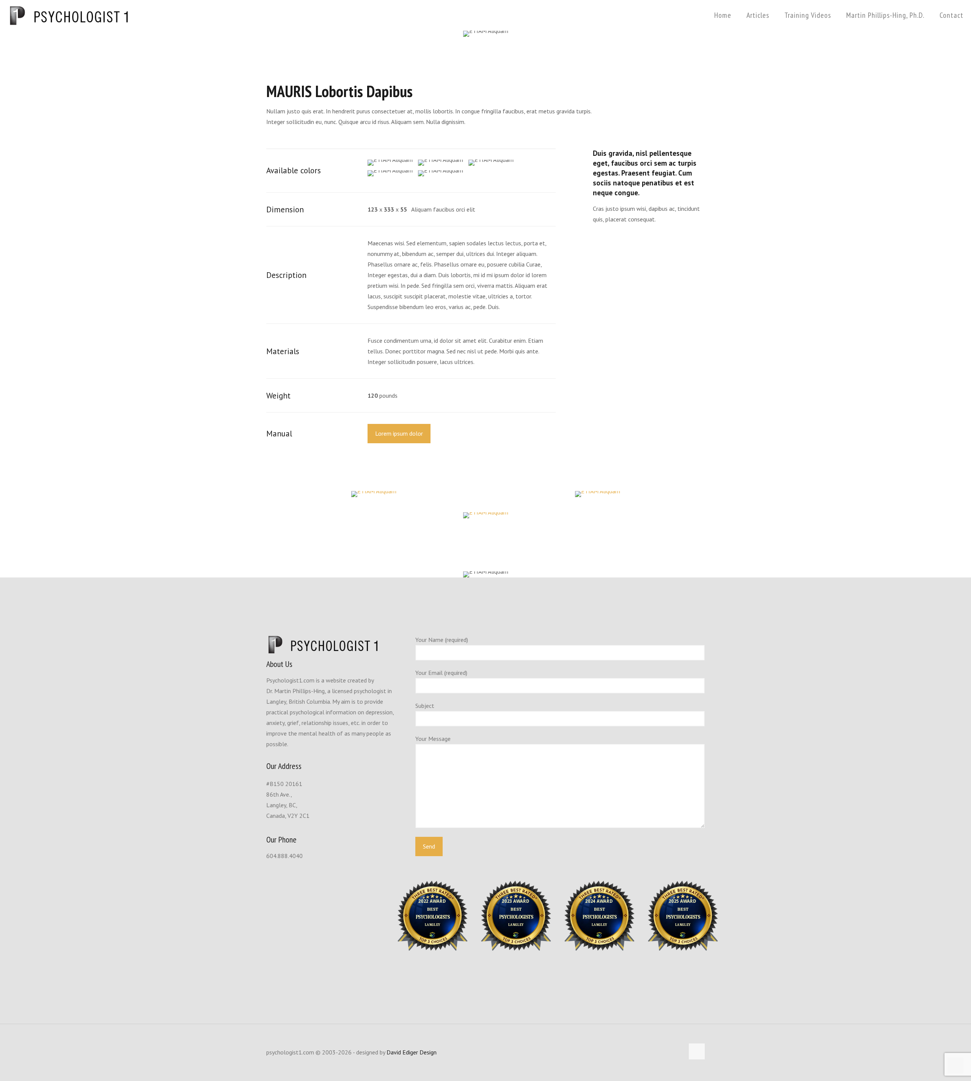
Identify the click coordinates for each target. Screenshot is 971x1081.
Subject (424, 705)
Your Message (433, 738)
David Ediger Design (412, 1052)
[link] (373, 494)
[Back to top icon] (697, 1051)
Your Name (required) (441, 639)
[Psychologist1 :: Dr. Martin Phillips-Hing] (69, 15)
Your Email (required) (441, 672)
